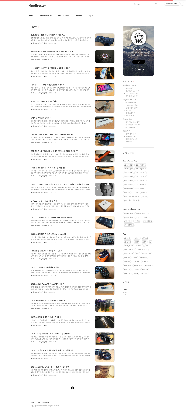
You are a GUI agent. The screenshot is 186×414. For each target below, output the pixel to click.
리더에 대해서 (131, 134)
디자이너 (135, 273)
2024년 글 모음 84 (130, 217)
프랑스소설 (144, 258)
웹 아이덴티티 (131, 103)
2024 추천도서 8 (140, 173)
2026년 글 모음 (129, 213)
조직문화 (136, 242)
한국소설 (135, 192)
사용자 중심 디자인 (130, 250)
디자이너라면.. (132, 139)
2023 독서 (136, 261)
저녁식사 (145, 269)
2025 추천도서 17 (141, 169)
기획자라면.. (131, 136)
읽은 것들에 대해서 (133, 122)
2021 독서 (128, 242)
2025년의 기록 (147, 254)
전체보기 (128, 81)
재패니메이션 (138, 265)
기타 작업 (130, 115)
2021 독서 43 (129, 184)
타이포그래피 (130, 113)
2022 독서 (148, 265)
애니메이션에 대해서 (133, 125)
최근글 (125, 153)
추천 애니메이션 (148, 221)
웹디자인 (127, 269)
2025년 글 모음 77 (142, 213)
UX (151, 242)
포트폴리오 (145, 273)
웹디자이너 (128, 238)
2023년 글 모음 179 (144, 217)
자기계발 (145, 196)
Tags (38, 402)
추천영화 (137, 221)
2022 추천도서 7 (140, 181)
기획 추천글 (128, 265)
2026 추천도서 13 (141, 165)
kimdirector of (46, 15)
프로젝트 (127, 258)
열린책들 (127, 261)
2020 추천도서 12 (141, 188)
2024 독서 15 (129, 173)
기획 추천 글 (128, 221)
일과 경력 (129, 88)
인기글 (131, 153)
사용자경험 (136, 269)
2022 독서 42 (129, 181)
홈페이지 (137, 238)
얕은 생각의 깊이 (132, 96)
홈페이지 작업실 (132, 93)
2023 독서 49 (129, 177)
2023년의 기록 (129, 246)
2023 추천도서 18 (141, 177)
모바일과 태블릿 (132, 105)
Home (30, 15)
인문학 (144, 242)
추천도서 (127, 192)
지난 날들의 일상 (132, 91)
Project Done (63, 15)
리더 (138, 254)
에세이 (143, 192)
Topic (90, 15)
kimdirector (37, 5)
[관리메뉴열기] (182, 3)
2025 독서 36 (129, 169)
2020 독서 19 (129, 188)
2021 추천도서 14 (141, 184)
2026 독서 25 (129, 165)
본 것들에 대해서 (132, 127)
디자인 (144, 261)
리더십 (135, 258)
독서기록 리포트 (129, 225)
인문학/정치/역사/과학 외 (132, 196)
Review (79, 15)
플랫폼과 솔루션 (132, 108)
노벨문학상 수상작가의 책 (132, 200)
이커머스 (129, 110)
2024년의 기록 (129, 254)
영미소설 (127, 273)
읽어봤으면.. (131, 142)
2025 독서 (140, 246)
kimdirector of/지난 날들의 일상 (40, 43)
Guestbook (45, 402)
